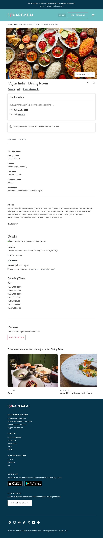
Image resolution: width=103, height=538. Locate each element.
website (21, 114)
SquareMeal (21, 15)
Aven (10, 393)
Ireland (10, 459)
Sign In (62, 15)
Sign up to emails (20, 503)
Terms (10, 446)
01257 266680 (16, 255)
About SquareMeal (14, 437)
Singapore (11, 462)
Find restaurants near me (17, 424)
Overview (12, 139)
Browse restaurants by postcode (20, 421)
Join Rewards (78, 15)
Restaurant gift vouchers (17, 418)
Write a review (16, 337)
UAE (9, 465)
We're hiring (12, 443)
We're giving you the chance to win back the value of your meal (51, 4)
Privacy (10, 449)
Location (22, 139)
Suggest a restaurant (15, 427)
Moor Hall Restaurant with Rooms (76, 393)
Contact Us (12, 440)
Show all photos (84, 74)
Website (11, 89)
